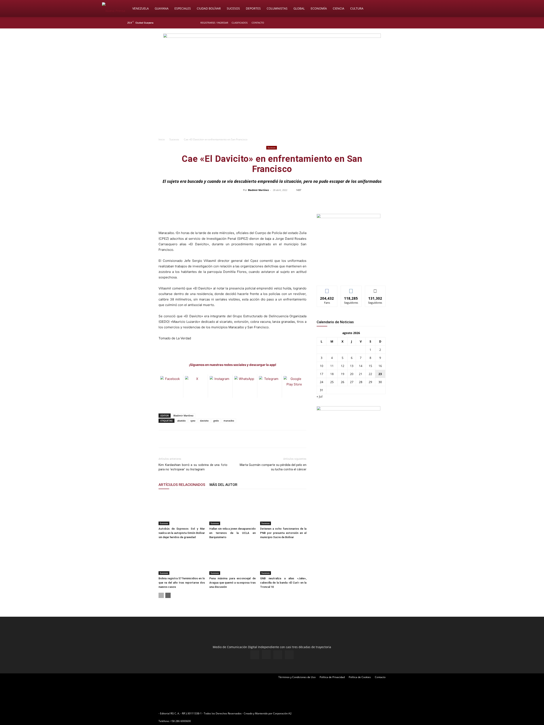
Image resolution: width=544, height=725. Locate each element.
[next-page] (168, 595)
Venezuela (140, 8)
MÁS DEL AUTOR (223, 484)
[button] (437, 9)
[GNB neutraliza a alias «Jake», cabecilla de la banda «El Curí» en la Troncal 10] (283, 559)
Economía (319, 8)
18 (332, 374)
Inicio (162, 139)
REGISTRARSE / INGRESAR (214, 22)
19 (342, 374)
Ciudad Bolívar (209, 8)
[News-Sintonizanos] (348, 217)
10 (321, 366)
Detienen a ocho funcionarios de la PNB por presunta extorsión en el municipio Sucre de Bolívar (283, 533)
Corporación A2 (282, 713)
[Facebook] (396, 22)
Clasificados (240, 22)
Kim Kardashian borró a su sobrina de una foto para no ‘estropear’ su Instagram (193, 467)
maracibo (229, 420)
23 (380, 374)
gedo (216, 420)
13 (351, 366)
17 (321, 374)
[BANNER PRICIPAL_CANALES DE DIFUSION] (272, 52)
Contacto (258, 22)
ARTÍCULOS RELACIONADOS (182, 484)
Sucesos (233, 8)
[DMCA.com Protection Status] (325, 713)
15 (370, 366)
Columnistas (277, 8)
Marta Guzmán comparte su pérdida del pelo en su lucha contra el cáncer (273, 467)
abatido (181, 420)
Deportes (253, 8)
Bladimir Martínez (258, 190)
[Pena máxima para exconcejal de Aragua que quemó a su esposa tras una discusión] (232, 559)
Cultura (356, 8)
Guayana (162, 8)
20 (351, 374)
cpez (192, 420)
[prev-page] (161, 595)
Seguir (351, 289)
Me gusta (327, 289)
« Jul (320, 396)
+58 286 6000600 (180, 721)
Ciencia (338, 8)
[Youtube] (417, 22)
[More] (361, 199)
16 (380, 366)
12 (342, 366)
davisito (204, 420)
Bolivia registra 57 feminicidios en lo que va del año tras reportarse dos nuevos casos (182, 582)
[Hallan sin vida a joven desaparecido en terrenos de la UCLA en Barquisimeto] (232, 509)
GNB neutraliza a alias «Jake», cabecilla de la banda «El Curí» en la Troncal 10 (283, 582)
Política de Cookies (360, 677)
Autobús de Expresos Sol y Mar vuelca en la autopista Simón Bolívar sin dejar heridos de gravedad (182, 533)
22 (370, 374)
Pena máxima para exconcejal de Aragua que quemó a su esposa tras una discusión (232, 582)
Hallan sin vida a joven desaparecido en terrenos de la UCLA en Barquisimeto (232, 533)
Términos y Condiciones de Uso (297, 677)
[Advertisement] (272, 103)
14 (360, 366)
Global (299, 8)
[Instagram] (403, 22)
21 (360, 374)
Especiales (182, 8)
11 (332, 366)
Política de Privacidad (332, 677)
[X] (410, 22)
